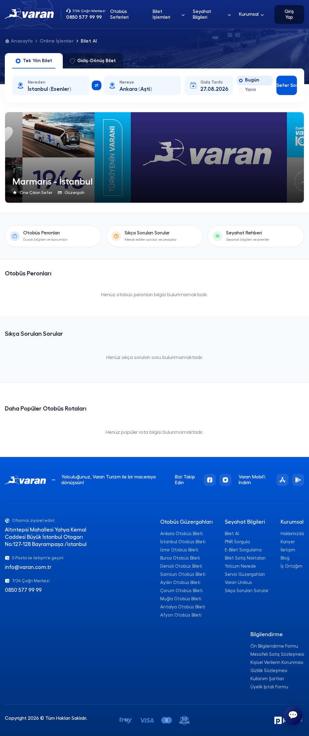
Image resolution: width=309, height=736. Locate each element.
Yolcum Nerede (240, 566)
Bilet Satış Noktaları (245, 558)
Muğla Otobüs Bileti (180, 599)
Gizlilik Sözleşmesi (268, 670)
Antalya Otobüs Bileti (182, 607)
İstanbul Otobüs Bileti (182, 542)
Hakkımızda (292, 533)
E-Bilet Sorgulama (243, 550)
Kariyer (288, 542)
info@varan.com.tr (28, 567)
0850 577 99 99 (23, 590)
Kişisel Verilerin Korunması (276, 662)
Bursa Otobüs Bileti (180, 558)
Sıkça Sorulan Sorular (247, 590)
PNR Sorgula (237, 542)
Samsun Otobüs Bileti (182, 574)
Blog (285, 558)
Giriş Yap (289, 14)
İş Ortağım (291, 566)
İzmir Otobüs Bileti (179, 550)
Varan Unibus (238, 582)
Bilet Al (232, 533)
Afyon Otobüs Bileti (181, 615)
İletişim (288, 550)
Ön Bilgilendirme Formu (274, 646)
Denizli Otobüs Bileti (181, 566)
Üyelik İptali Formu (269, 687)
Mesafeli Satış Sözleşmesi (277, 654)
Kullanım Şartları (267, 679)
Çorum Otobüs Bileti (181, 590)
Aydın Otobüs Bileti (180, 582)
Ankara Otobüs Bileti (181, 533)
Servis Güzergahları (245, 574)
